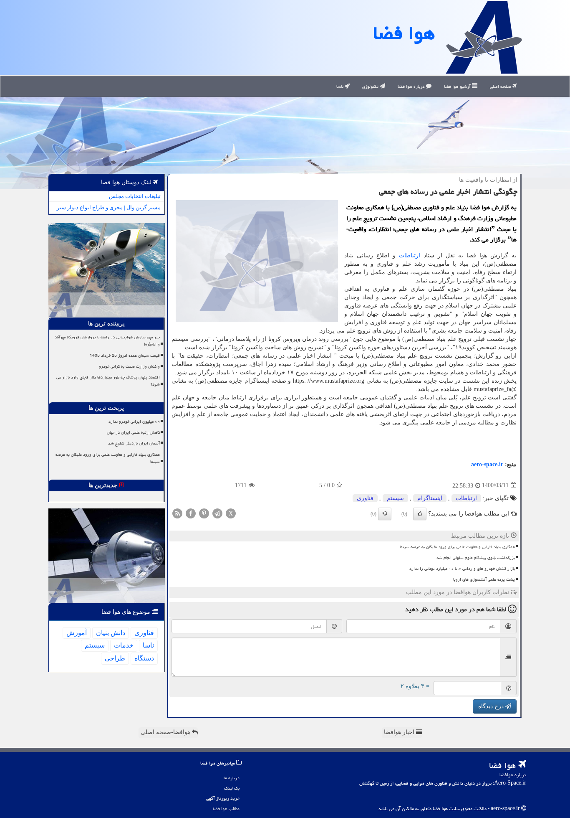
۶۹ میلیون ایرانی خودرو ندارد (134, 421)
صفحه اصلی (501, 86)
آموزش (76, 632)
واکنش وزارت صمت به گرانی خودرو (129, 366)
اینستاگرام (429, 498)
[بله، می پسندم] (419, 514)
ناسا (340, 86)
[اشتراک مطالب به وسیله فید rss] (177, 513)
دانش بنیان (110, 632)
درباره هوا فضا (412, 86)
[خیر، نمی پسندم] (384, 514)
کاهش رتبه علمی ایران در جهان (133, 432)
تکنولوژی (371, 86)
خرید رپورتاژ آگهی (223, 798)
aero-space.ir (487, 464)
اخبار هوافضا (400, 732)
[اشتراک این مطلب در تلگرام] (217, 513)
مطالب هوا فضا (226, 808)
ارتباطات (409, 255)
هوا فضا (404, 33)
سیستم (395, 498)
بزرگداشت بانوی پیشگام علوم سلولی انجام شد (475, 558)
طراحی (115, 658)
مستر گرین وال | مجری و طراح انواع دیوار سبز (109, 207)
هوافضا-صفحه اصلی (166, 732)
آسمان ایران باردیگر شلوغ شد (134, 443)
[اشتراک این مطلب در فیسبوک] (191, 513)
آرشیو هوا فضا (458, 86)
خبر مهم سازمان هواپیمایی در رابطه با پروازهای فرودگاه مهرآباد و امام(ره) (107, 340)
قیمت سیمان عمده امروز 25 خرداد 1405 (125, 355)
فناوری (365, 498)
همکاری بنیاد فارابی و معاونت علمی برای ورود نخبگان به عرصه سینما (457, 547)
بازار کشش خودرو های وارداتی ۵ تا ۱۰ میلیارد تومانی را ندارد (462, 568)
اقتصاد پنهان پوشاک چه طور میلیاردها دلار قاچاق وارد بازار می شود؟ (108, 381)
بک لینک (232, 788)
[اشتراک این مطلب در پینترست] (204, 513)
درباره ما (232, 777)
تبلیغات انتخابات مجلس (135, 196)
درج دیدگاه (491, 706)
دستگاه (144, 658)
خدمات (124, 645)
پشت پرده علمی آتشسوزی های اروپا (484, 579)
